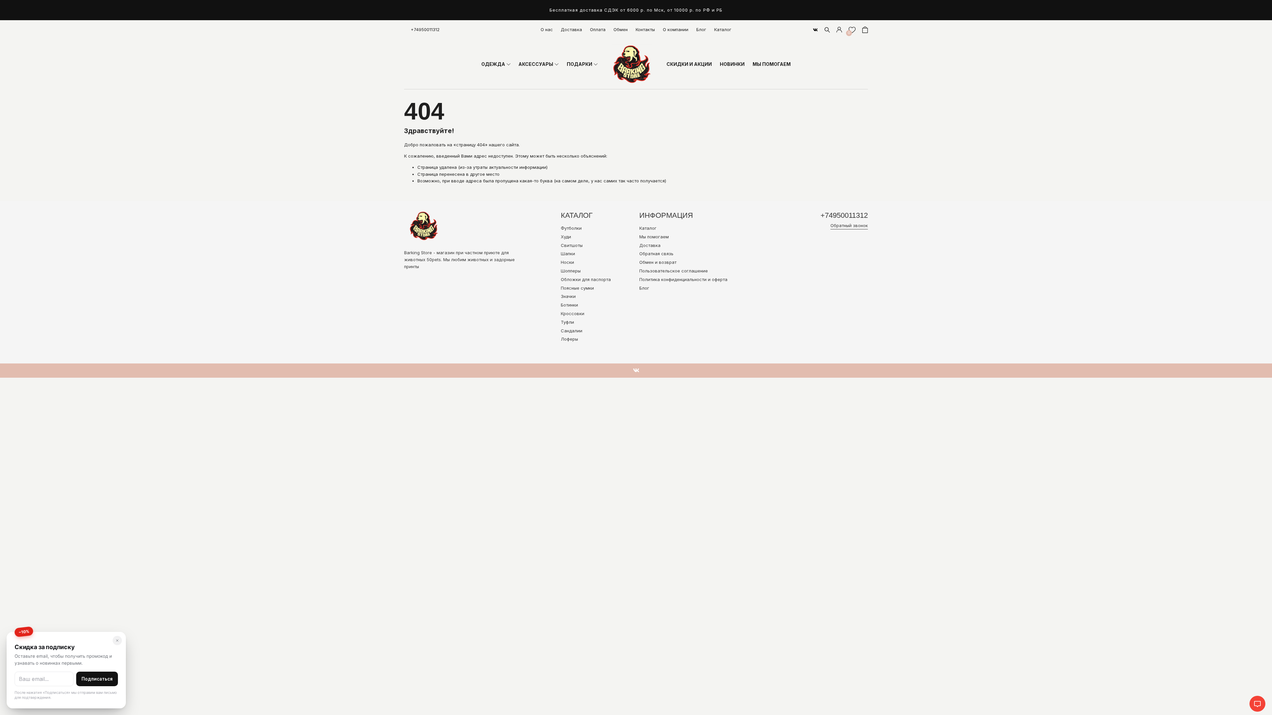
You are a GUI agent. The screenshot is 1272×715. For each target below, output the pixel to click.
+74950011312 (425, 29)
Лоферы (569, 339)
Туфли (567, 322)
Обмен (620, 29)
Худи (566, 236)
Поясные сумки (577, 288)
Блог (701, 29)
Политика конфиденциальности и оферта (683, 279)
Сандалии (571, 330)
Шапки (568, 253)
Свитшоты (572, 245)
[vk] (815, 29)
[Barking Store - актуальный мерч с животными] (632, 64)
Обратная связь (656, 253)
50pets (434, 259)
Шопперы (571, 270)
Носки (567, 262)
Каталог (722, 29)
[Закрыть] (117, 640)
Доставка (571, 29)
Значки (568, 296)
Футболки (571, 228)
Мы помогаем (654, 236)
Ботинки (569, 305)
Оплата (598, 29)
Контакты (645, 29)
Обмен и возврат (657, 262)
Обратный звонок (849, 225)
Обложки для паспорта (586, 279)
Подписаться (97, 679)
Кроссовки (572, 313)
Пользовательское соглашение (673, 270)
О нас (547, 29)
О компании (675, 29)
